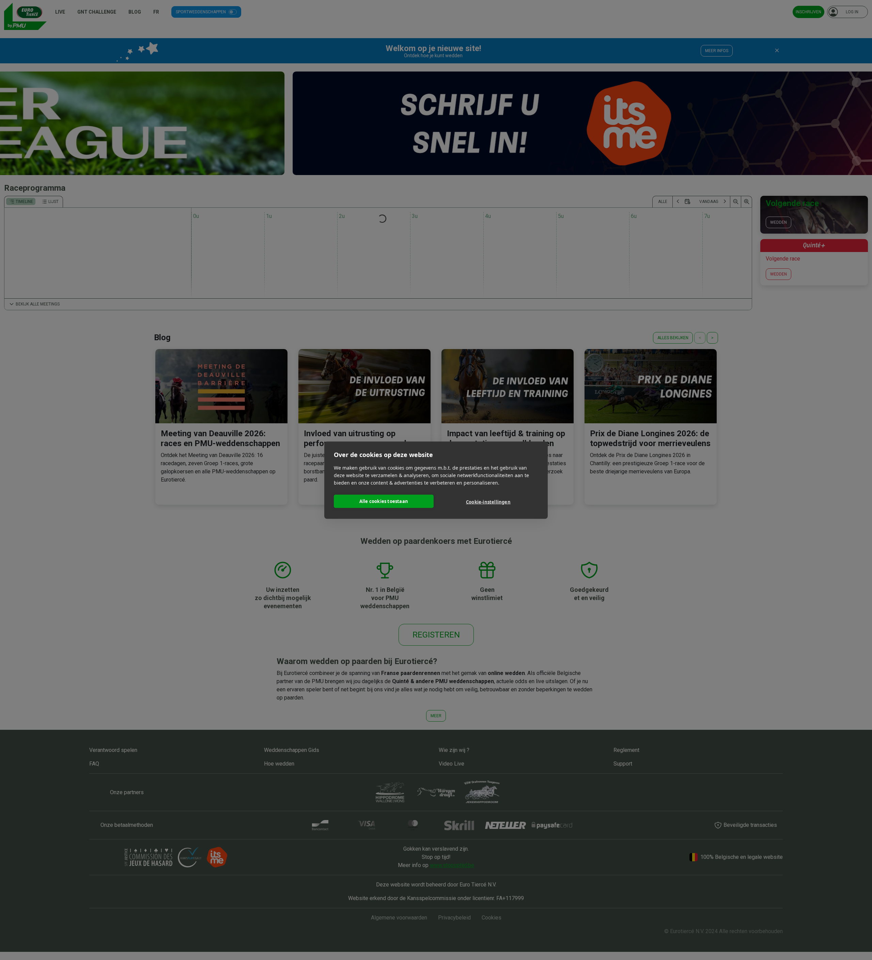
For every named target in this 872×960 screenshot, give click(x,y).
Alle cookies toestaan (383, 501)
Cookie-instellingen (488, 502)
